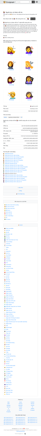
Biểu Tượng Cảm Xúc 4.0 (8, 419)
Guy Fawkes (7, 255)
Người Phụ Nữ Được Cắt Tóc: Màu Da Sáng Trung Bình (15, 176)
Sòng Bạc (7, 348)
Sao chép (32, 19)
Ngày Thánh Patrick (9, 302)
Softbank (32, 408)
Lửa (5, 217)
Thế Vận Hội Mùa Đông (9, 356)
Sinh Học (7, 338)
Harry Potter (7, 260)
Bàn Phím (20, 187)
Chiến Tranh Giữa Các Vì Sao (11, 239)
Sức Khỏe (7, 350)
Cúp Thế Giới (7, 245)
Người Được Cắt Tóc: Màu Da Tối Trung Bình (13, 160)
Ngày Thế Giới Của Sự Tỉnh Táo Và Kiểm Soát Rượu (15, 321)
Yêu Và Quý (7, 380)
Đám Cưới (7, 388)
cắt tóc (5, 117)
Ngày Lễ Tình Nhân (9, 316)
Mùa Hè (6, 285)
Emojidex (20, 406)
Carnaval (7, 237)
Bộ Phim (7, 236)
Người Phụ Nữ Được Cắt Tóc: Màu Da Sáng (12, 175)
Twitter (29, 69)
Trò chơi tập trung (20, 193)
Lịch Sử (6, 276)
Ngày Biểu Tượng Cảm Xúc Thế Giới (12, 306)
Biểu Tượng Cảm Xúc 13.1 (8, 422)
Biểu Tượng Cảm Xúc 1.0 (8, 417)
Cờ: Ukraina (7, 219)
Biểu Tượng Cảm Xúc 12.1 (20, 420)
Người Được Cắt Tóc (8, 153)
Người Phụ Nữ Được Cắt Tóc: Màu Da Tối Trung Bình (14, 180)
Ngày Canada (8, 293)
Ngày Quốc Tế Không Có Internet (11, 317)
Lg (8, 408)
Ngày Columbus (8, 295)
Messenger (20, 405)
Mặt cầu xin (7, 210)
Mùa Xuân (7, 287)
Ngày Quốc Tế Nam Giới (10, 319)
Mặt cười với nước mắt (9, 208)
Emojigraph (10, 2)
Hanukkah (7, 258)
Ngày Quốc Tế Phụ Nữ (9, 300)
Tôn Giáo (7, 369)
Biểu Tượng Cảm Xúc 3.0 (32, 417)
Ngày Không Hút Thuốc (9, 312)
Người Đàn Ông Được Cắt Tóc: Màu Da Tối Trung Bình (15, 170)
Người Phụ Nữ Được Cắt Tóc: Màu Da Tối (12, 181)
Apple (11, 54)
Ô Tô (6, 386)
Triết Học (7, 361)
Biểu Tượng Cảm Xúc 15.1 (8, 424)
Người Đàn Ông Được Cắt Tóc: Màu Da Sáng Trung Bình (15, 166)
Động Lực (7, 394)
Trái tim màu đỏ (8, 213)
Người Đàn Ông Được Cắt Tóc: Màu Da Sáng (13, 165)
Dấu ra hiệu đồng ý (8, 215)
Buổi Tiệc (7, 230)
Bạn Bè (6, 232)
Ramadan (7, 335)
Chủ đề (20, 225)
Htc (32, 406)
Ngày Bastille (7, 291)
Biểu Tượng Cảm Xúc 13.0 (32, 420)
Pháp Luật (7, 333)
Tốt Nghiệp (7, 373)
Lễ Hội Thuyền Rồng (9, 272)
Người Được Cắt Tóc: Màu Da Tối (10, 161)
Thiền (6, 352)
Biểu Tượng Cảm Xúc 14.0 (20, 422)
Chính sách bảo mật (20, 431)
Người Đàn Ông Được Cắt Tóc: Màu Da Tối (12, 171)
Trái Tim (6, 363)
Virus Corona (7, 377)
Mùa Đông (7, 289)
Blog (20, 190)
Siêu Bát (7, 344)
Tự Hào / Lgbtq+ (8, 375)
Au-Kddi (8, 410)
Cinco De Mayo (8, 241)
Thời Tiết (7, 357)
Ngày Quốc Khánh (8, 298)
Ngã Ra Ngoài (8, 327)
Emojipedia (8, 411)
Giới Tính (7, 253)
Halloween (7, 257)
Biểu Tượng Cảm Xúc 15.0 (32, 422)
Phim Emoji (7, 331)
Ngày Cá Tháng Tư (9, 297)
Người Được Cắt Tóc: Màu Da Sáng (11, 155)
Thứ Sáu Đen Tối (8, 359)
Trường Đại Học (8, 367)
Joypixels (29, 99)
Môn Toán (7, 281)
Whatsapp (11, 99)
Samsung (11, 84)
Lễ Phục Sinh (7, 382)
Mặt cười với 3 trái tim (9, 206)
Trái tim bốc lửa (8, 212)
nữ (21, 117)
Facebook (11, 69)
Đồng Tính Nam (8, 392)
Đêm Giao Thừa (8, 390)
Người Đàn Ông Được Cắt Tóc (10, 163)
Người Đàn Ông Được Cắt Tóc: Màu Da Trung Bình (14, 168)
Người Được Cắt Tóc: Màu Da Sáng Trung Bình (13, 157)
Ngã (6, 325)
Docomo (20, 410)
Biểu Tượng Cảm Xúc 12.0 (8, 420)
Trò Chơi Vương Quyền (9, 365)
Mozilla (20, 408)
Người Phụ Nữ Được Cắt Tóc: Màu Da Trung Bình (14, 178)
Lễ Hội (6, 270)
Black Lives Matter (8, 228)
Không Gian (7, 266)
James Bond (7, 264)
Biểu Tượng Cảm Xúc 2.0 (20, 417)
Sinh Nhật (7, 340)
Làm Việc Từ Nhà (8, 268)
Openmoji (8, 406)
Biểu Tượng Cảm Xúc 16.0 (20, 424)
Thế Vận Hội (7, 354)
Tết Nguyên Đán (8, 371)
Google (29, 54)
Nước (6, 329)
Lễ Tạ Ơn (7, 274)
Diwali (6, 247)
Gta (6, 249)
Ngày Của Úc (7, 384)
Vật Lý (6, 378)
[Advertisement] (20, 7)
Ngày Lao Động (8, 314)
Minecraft (7, 279)
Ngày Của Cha (8, 310)
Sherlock (7, 337)
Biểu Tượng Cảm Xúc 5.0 (20, 419)
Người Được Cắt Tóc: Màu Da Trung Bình (12, 158)
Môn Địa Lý (7, 283)
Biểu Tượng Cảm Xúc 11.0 (32, 419)
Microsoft (29, 84)
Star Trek (7, 346)
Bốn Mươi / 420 (8, 234)
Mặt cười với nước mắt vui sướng (11, 204)
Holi (6, 262)
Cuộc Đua (7, 243)
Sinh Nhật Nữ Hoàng (9, 342)
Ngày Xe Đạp (7, 323)
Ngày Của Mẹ (8, 308)
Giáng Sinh (7, 251)
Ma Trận (6, 278)
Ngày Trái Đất (8, 304)
